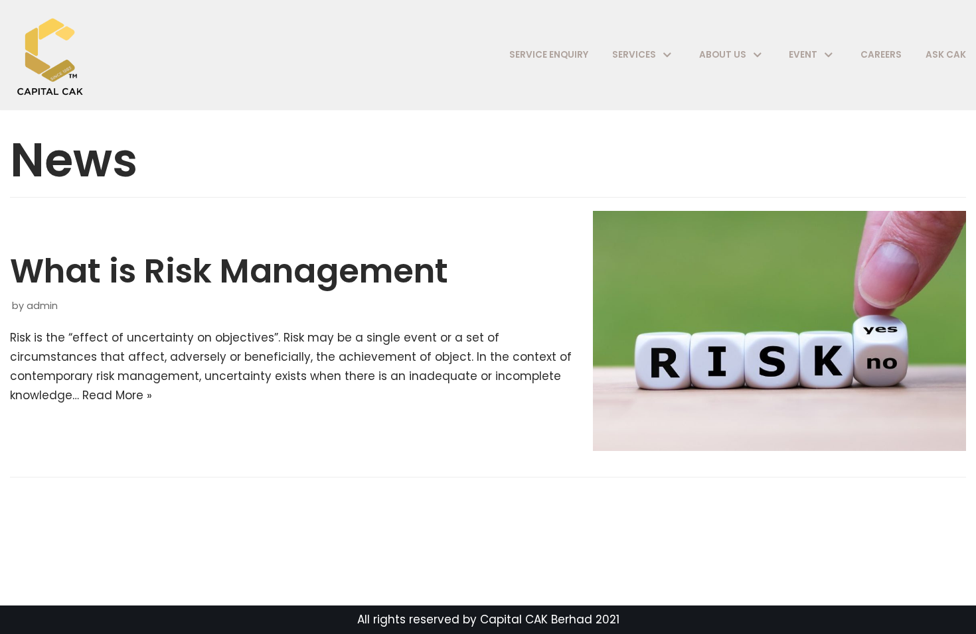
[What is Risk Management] (779, 447)
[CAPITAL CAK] (53, 55)
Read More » (117, 395)
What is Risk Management (229, 270)
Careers (881, 54)
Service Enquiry (548, 54)
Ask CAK (946, 54)
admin (42, 305)
